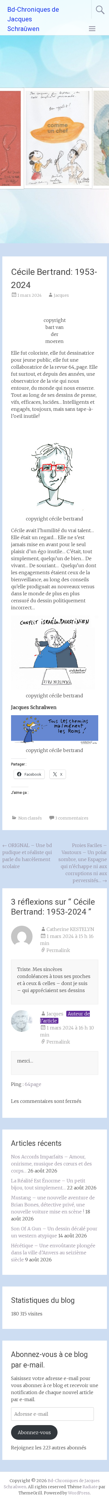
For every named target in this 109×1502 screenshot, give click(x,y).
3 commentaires (71, 818)
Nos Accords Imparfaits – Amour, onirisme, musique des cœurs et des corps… (51, 1164)
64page (33, 1084)
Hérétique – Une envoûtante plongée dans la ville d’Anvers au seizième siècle (53, 1253)
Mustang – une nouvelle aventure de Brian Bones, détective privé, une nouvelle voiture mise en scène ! (53, 1205)
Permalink (58, 950)
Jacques (61, 295)
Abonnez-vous (34, 1432)
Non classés (30, 818)
